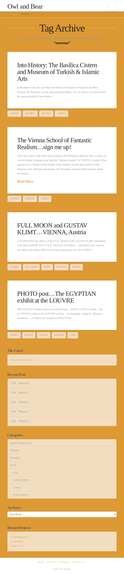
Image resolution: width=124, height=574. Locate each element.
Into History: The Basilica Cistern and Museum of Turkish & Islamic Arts (58, 71)
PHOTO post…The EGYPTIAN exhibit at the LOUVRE (56, 297)
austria (14, 198)
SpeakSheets (17, 541)
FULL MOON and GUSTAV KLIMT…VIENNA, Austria (52, 229)
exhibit (14, 335)
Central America (21, 479)
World (13, 465)
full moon (31, 267)
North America (20, 494)
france (29, 335)
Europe (17, 487)
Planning (14, 450)
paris (73, 335)
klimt (47, 267)
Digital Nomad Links (20, 442)
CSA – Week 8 (19, 383)
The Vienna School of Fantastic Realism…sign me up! (54, 143)
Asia (15, 472)
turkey (61, 113)
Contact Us (79, 562)
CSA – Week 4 (19, 421)
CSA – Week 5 (19, 411)
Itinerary (64, 562)
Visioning (15, 457)
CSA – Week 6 (19, 402)
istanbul (30, 113)
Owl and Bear (24, 6)
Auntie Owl (17, 545)
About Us (51, 562)
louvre (43, 335)
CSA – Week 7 (19, 392)
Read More (25, 181)
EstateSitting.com (19, 537)
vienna (45, 198)
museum (46, 113)
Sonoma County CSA (22, 360)
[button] (113, 7)
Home (41, 562)
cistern (14, 113)
